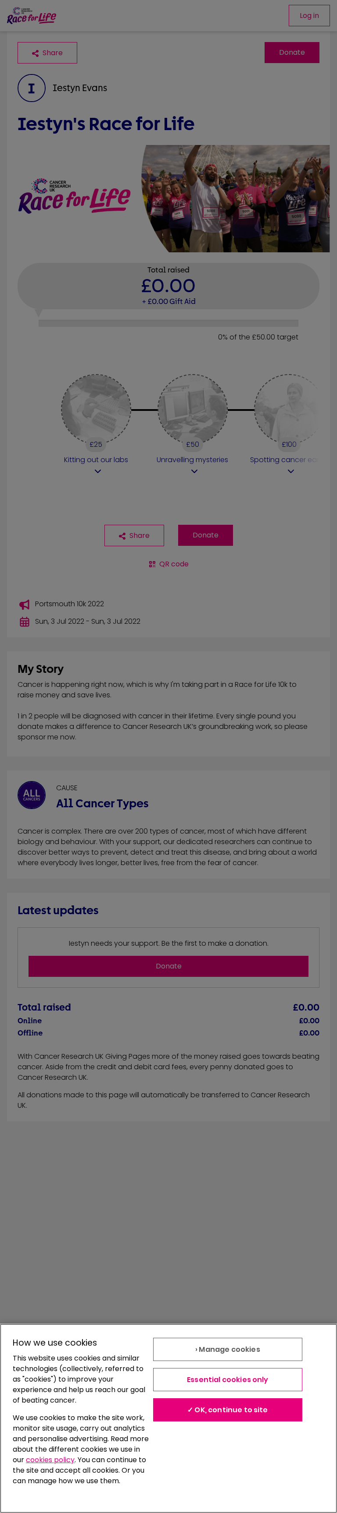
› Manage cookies (227, 1349)
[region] (168, 1418)
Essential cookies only (228, 1380)
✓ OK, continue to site (227, 1410)
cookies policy (50, 1460)
